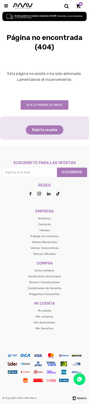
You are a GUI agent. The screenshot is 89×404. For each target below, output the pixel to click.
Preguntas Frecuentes (44, 294)
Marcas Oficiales (44, 254)
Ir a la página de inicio (44, 105)
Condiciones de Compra (44, 276)
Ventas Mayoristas (44, 242)
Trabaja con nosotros (44, 236)
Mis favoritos (44, 328)
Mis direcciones (44, 322)
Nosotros (44, 218)
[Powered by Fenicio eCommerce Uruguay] (79, 398)
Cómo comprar (44, 270)
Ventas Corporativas (45, 248)
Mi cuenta (44, 310)
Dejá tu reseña (44, 130)
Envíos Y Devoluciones (44, 282)
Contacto (44, 224)
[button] (66, 6)
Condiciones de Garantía (44, 288)
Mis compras (44, 316)
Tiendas (44, 230)
